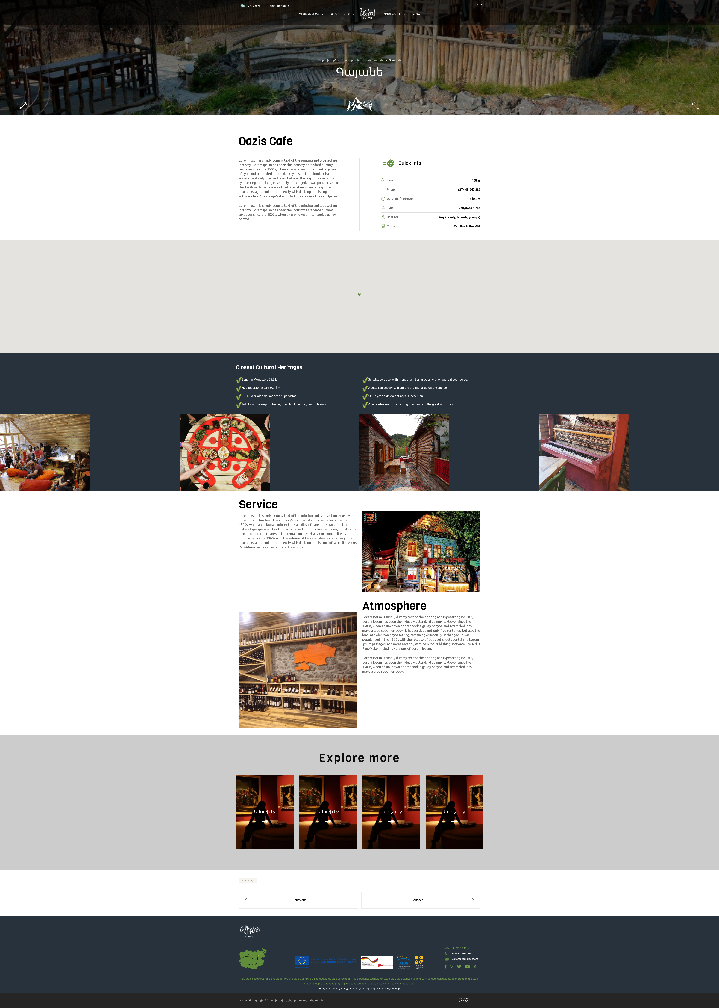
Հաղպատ (248, 880)
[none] (476, 4)
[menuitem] (476, 4)
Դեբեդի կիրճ (257, 1000)
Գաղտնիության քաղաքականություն (341, 988)
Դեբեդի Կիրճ (309, 14)
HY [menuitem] (476, 4)
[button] (359, 295)
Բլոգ (416, 14)
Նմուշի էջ (265, 811)
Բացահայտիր (340, 14)
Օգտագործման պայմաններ (383, 988)
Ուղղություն (391, 14)
